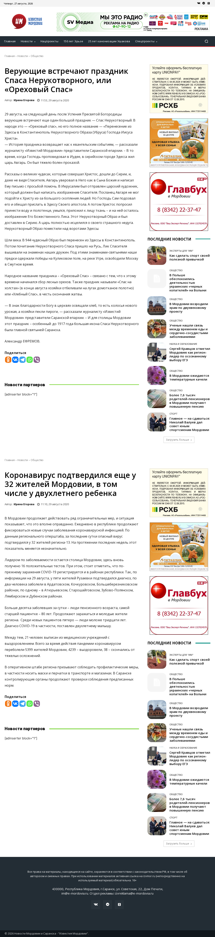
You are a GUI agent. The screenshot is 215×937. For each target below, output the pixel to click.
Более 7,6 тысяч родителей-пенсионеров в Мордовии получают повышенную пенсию (189, 400)
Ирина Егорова (24, 100)
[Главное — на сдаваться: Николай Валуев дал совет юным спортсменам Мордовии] (156, 421)
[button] (206, 41)
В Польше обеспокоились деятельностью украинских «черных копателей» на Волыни (187, 282)
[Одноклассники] (208, 3)
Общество (37, 56)
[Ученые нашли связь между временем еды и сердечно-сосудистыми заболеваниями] (156, 328)
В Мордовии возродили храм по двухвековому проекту (188, 307)
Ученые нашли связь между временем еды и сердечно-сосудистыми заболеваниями (188, 331)
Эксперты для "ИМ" (181, 251)
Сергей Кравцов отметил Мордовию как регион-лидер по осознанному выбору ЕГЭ (189, 354)
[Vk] (198, 3)
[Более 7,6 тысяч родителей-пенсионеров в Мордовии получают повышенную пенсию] (156, 398)
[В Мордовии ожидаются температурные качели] (156, 375)
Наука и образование (183, 344)
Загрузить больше (177, 439)
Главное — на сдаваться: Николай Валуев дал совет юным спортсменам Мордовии (189, 424)
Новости (22, 56)
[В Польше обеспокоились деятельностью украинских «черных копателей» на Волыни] (156, 278)
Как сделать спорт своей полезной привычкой (189, 257)
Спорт (173, 413)
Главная (10, 56)
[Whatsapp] (29, 360)
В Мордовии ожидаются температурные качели (189, 377)
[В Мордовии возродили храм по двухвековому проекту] (156, 305)
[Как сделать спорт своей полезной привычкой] (156, 255)
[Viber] (37, 360)
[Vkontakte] (15, 360)
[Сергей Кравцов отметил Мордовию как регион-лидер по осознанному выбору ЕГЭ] (156, 352)
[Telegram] (203, 3)
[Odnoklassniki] (8, 360)
